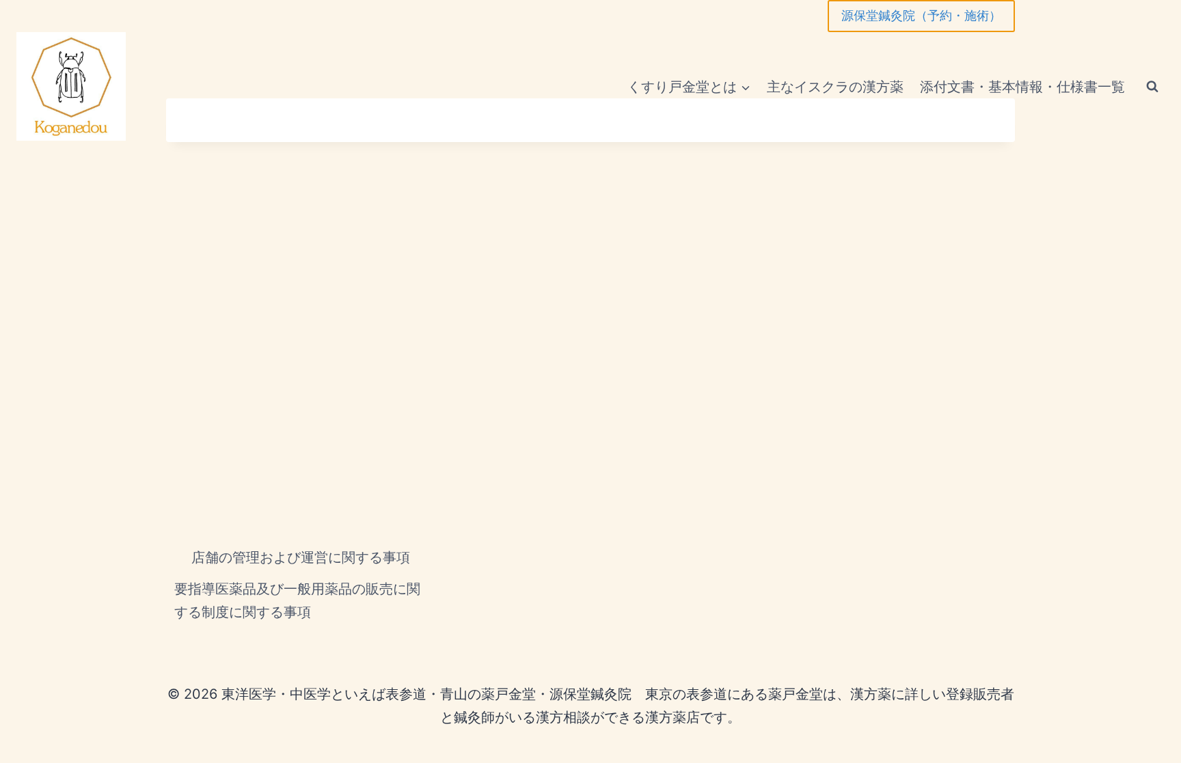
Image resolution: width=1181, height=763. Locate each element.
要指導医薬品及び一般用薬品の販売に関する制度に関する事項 (297, 600)
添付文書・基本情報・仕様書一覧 (1022, 87)
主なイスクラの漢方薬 (835, 87)
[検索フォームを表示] (1152, 86)
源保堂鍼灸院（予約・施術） (921, 15)
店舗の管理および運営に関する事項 (300, 557)
